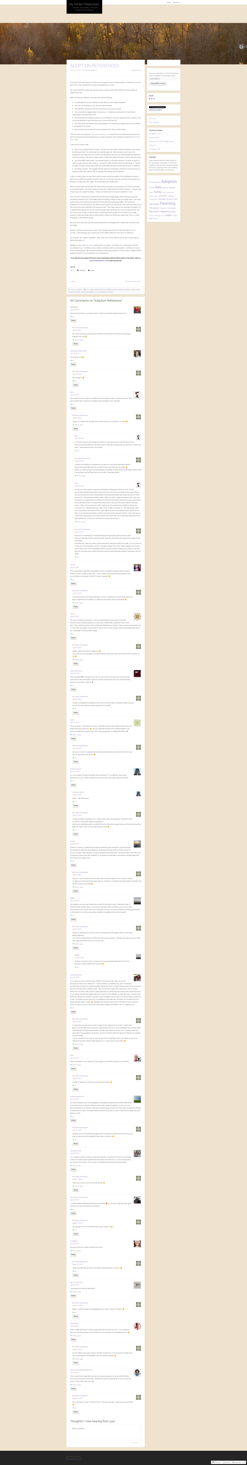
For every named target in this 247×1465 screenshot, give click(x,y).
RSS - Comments (154, 122)
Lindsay (72, 565)
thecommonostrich (76, 1282)
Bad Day (165, 188)
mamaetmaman (75, 1151)
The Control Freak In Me (132, 281)
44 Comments (137, 70)
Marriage (162, 199)
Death (151, 192)
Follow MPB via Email (158, 83)
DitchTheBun (74, 1323)
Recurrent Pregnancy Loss (100, 134)
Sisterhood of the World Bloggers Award (161, 141)
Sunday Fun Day (159, 216)
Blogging (172, 188)
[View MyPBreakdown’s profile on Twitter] (149, 99)
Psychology (171, 208)
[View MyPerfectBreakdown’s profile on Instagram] (152, 99)
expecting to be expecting (79, 1197)
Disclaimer (176, 2)
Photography (154, 208)
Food (163, 192)
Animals (151, 188)
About (169, 2)
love (96, 292)
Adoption (79, 289)
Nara (71, 392)
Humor (156, 196)
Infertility (162, 196)
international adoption (87, 292)
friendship (77, 292)
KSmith (72, 841)
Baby (158, 187)
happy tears (89, 245)
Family (133, 289)
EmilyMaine (74, 1241)
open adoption (102, 292)
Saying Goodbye (154, 137)
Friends (168, 192)
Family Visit (152, 145)
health (151, 196)
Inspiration (170, 196)
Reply (73, 320)
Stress (151, 216)
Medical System (172, 199)
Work (151, 219)
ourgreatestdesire (76, 975)
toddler (168, 215)
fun (173, 192)
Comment (135, 1442)
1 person (81, 340)
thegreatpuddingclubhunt (78, 351)
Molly (72, 1055)
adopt (91, 289)
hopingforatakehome (77, 1096)
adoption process (112, 289)
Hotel (73, 281)
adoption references (124, 289)
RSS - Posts (152, 118)
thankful (110, 292)
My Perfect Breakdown (84, 4)
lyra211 (72, 720)
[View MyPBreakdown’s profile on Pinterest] (154, 99)
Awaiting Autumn (75, 769)
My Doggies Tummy (155, 134)
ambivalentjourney (76, 671)
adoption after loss (100, 289)
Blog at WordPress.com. (74, 1459)
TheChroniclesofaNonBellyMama (81, 1370)
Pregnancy (163, 208)
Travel (175, 216)
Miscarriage (154, 204)
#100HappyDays (155, 182)
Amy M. (72, 614)
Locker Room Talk (154, 149)
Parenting (167, 203)
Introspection (153, 199)
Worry (155, 219)
